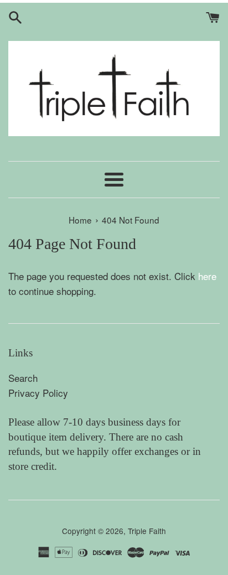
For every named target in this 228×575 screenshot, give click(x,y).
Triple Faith (147, 530)
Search (23, 378)
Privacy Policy (38, 393)
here (207, 276)
